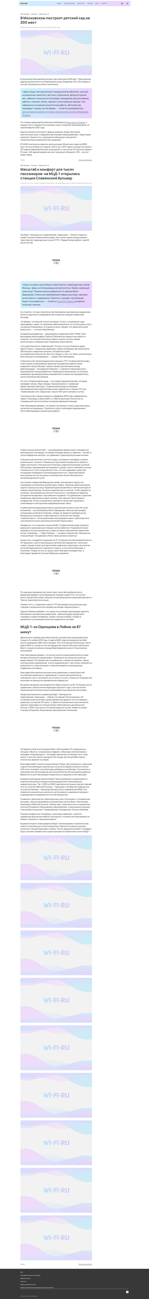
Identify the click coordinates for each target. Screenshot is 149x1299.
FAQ (21, 1272)
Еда (97, 3)
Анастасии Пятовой (75, 122)
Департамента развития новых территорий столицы (49, 111)
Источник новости (85, 160)
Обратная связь (25, 1278)
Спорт (104, 3)
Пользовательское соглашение (30, 1275)
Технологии (69, 3)
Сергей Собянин (66, 301)
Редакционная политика (28, 1284)
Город (90, 3)
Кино (59, 3)
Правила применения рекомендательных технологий (37, 1287)
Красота (81, 3)
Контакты (23, 1281)
